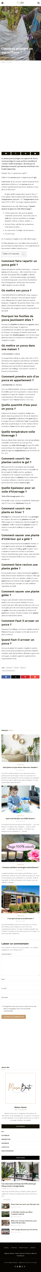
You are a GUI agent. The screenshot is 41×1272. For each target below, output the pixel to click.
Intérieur (5, 1143)
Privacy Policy (23, 1247)
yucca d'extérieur (8, 670)
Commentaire (7, 954)
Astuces (9, 667)
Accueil (6, 1247)
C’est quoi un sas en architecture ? (20, 918)
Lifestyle (9, 62)
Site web (4, 997)
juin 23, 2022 (5, 57)
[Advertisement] (20, 84)
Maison (23, 667)
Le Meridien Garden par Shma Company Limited (21, 1213)
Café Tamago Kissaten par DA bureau (24, 1229)
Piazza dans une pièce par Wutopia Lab (25, 1204)
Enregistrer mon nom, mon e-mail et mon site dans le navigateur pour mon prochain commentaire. (19, 1009)
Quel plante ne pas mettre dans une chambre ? (20, 767)
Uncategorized (7, 1151)
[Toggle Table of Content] (22, 254)
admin (4, 1188)
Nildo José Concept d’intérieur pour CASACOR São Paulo (24, 1222)
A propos (14, 1247)
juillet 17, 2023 (16, 1232)
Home (3, 62)
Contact (33, 1247)
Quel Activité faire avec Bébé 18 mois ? (20, 818)
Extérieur (5, 1135)
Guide (16, 667)
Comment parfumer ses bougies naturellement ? (20, 867)
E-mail (4, 988)
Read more (6, 1199)
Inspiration (5, 1139)
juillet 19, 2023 (12, 1188)
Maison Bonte (13, 1262)
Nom (3, 979)
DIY (2, 1131)
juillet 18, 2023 (16, 1216)
